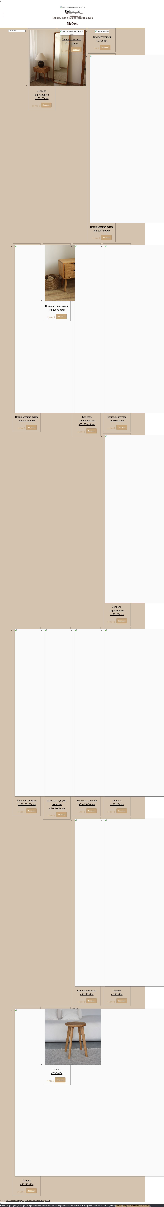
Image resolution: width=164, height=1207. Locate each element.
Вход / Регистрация (75, 13)
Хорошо (118, 1206)
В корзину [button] (46, 105)
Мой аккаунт (75, 16)
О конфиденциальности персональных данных (32, 1201)
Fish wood (72, 11)
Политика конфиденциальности (138, 1206)
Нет (124, 1206)
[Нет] (151, 1206)
